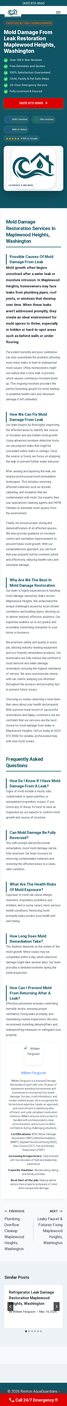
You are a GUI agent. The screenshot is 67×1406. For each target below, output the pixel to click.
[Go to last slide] (10, 1306)
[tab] (26, 1331)
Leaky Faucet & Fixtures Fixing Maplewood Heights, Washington (50, 1227)
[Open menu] (58, 13)
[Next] (57, 1306)
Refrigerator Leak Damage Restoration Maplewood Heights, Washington (31, 1298)
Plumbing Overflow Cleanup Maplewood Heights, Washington (14, 1230)
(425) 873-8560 (33, 3)
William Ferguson (24, 1311)
